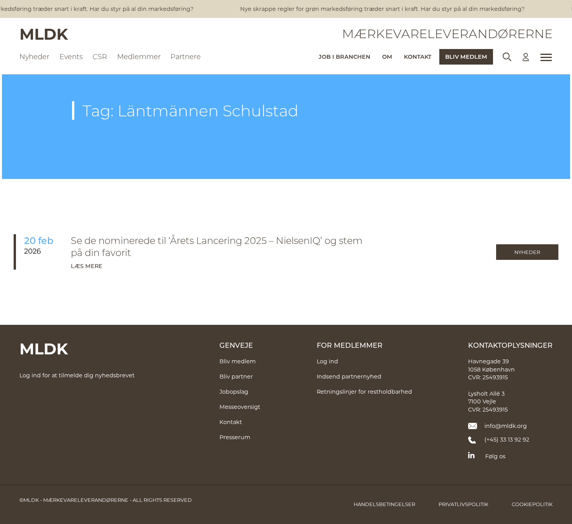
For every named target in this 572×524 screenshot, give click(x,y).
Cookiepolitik (532, 504)
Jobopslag (233, 391)
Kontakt (418, 56)
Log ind (327, 361)
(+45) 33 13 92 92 (506, 439)
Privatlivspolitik (463, 504)
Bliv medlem (466, 56)
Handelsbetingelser (384, 504)
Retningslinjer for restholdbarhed (364, 391)
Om (387, 56)
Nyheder (34, 56)
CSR (100, 56)
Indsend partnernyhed (349, 376)
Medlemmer (139, 56)
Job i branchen (344, 56)
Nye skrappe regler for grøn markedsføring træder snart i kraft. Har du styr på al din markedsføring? (379, 8)
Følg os (495, 456)
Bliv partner (236, 376)
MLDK (43, 33)
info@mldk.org (505, 425)
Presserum (234, 437)
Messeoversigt (239, 406)
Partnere (185, 56)
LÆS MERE (86, 266)
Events (71, 56)
